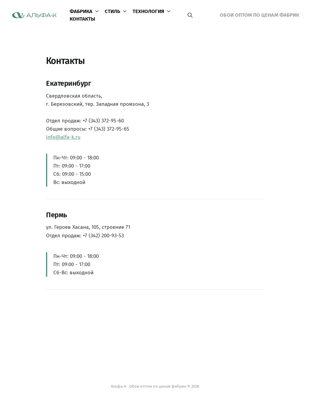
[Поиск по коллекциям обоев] (190, 15)
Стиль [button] (112, 11)
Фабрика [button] (81, 11)
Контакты (82, 19)
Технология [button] (148, 11)
